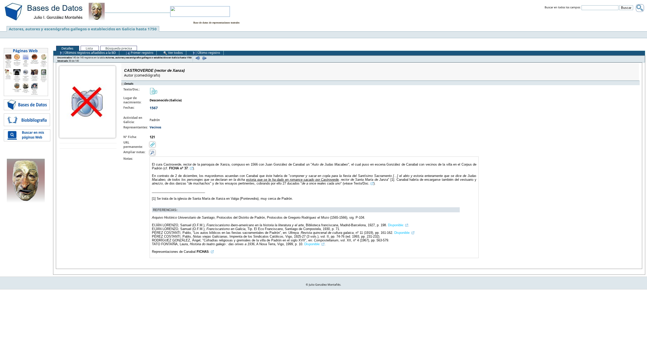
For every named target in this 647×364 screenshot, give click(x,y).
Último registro (208, 52)
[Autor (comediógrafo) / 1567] (87, 101)
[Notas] (152, 152)
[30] (203, 58)
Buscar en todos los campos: (563, 7)
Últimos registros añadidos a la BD (90, 52)
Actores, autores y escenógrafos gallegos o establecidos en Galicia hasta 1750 (83, 28)
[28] (197, 58)
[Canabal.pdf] (153, 91)
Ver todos (175, 52)
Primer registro (141, 52)
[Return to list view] (88, 146)
